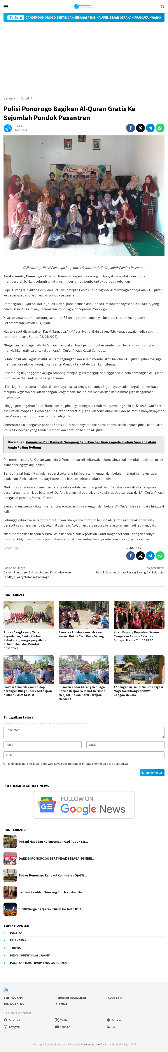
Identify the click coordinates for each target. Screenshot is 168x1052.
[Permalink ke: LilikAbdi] (8, 128)
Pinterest (117, 1020)
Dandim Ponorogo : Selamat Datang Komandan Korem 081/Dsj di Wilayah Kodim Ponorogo (38, 572)
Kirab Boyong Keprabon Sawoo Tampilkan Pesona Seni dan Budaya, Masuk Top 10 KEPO (136, 636)
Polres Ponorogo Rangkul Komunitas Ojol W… (53, 875)
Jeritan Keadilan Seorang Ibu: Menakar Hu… (52, 892)
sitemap (61, 1004)
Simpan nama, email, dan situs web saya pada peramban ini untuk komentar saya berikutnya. (68, 764)
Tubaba (15, 948)
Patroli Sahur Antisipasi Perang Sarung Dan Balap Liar (130, 570)
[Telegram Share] (150, 128)
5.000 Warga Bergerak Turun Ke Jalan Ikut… (51, 909)
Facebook (14, 1020)
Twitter (64, 1020)
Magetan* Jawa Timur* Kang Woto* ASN (38, 963)
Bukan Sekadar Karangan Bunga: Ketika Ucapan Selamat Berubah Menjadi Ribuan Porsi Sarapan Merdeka (82, 693)
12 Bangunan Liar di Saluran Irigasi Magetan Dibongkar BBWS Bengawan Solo (138, 691)
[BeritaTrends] (84, 6)
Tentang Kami (13, 998)
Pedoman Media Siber (71, 998)
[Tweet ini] (140, 128)
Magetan (16, 933)
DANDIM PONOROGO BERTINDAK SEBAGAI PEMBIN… (57, 858)
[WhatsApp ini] (160, 128)
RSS (114, 1027)
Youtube (65, 1027)
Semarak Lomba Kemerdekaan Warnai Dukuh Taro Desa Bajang (81, 634)
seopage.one (92, 1044)
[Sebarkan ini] (130, 128)
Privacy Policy (14, 1004)
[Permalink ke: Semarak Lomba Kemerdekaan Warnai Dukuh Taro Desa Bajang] (84, 615)
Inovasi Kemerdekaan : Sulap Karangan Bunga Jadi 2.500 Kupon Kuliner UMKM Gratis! (28, 691)
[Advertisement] (84, 55)
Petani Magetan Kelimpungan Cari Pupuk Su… (53, 842)
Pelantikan (18, 940)
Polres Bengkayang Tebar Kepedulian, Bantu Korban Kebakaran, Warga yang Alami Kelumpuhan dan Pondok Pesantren (25, 640)
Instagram (15, 1027)
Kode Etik (115, 998)
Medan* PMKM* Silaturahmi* (30, 955)
